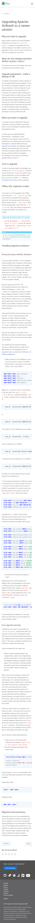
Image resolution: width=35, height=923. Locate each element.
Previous (6, 843)
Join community (10, 868)
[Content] (3, 14)
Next (28, 843)
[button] (6, 899)
